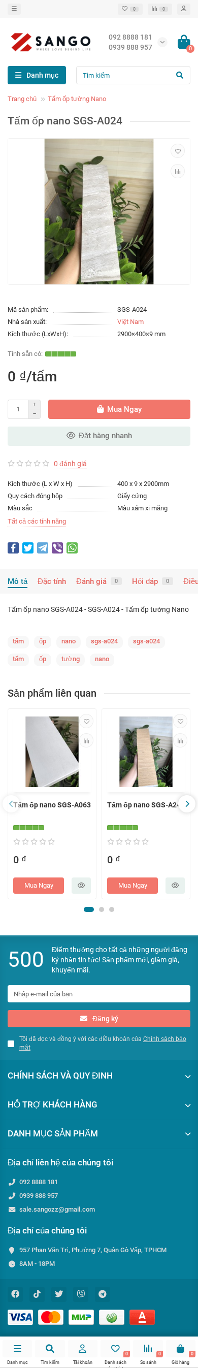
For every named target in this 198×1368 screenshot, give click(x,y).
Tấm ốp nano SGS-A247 (146, 805)
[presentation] (11, 803)
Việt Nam (130, 321)
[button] (89, 909)
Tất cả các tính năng (37, 521)
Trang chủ (22, 99)
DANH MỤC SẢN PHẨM (53, 1133)
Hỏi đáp (150, 581)
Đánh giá (97, 581)
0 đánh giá (70, 464)
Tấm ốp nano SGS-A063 (52, 805)
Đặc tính (52, 581)
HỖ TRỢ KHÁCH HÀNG (52, 1104)
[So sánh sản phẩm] (178, 171)
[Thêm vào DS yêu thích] (178, 151)
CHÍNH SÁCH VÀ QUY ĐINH (60, 1075)
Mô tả (17, 581)
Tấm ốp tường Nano (77, 99)
